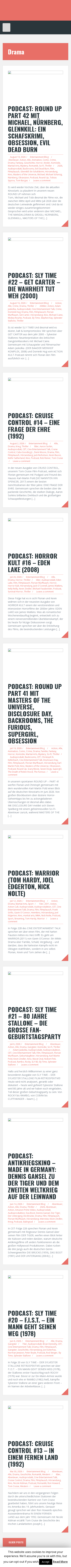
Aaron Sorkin (46, 446)
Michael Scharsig (54, 174)
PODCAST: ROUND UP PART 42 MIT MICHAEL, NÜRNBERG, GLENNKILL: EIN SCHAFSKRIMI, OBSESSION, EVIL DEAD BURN (35, 129)
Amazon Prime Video (25, 1209)
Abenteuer (13, 159)
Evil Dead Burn (42, 168)
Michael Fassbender (42, 588)
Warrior (41, 918)
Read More (60, 1562)
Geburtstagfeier (27, 1055)
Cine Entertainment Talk (43, 309)
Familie (44, 751)
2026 (59, 165)
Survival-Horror (15, 591)
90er (36, 446)
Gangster (32, 1047)
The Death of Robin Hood (20, 771)
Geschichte (29, 162)
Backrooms (28, 168)
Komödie (55, 162)
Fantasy (19, 162)
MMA (38, 915)
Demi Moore (40, 452)
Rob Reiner (45, 458)
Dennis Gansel (43, 1213)
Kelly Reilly (13, 588)
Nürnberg (12, 177)
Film (52, 168)
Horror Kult (13, 585)
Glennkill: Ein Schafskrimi (32, 171)
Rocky (28, 1061)
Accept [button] (45, 1561)
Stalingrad (28, 1221)
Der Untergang (15, 1215)
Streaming (19, 918)
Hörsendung (51, 171)
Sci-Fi (41, 165)
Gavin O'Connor (22, 912)
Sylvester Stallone (22, 1355)
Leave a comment (41, 180)
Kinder (47, 162)
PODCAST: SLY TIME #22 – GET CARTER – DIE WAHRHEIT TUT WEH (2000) (34, 285)
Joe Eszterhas (49, 1349)
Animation (37, 159)
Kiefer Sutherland (16, 458)
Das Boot (30, 1213)
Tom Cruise (57, 458)
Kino (10, 174)
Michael (41, 174)
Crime (53, 159)
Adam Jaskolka (20, 1049)
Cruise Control (15, 1480)
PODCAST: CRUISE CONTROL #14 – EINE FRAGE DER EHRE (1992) (34, 425)
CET (24, 449)
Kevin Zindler (25, 588)
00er (38, 579)
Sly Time (36, 317)
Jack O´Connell (40, 585)
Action (23, 159)
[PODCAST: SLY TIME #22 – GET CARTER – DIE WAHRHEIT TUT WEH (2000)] (35, 252)
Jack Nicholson (41, 455)
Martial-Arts (13, 165)
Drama (11, 162)
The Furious (39, 771)
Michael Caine (56, 314)
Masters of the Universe (24, 174)
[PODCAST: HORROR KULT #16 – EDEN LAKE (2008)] (35, 533)
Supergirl (57, 768)
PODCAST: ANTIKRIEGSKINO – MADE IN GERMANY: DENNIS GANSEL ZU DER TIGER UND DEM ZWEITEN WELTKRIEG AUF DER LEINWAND (33, 1176)
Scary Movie (33, 768)
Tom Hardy (30, 918)
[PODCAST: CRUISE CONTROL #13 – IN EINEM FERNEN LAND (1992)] (35, 1420)
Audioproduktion (42, 906)
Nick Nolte (46, 915)
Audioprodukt (15, 168)
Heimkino (35, 912)
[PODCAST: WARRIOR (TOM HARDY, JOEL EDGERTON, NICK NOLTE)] (35, 850)
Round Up (44, 177)
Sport (30, 903)
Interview (44, 1218)
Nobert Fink (50, 1058)
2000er (43, 306)
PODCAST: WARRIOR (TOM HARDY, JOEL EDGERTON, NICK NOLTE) (33, 883)
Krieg (18, 446)
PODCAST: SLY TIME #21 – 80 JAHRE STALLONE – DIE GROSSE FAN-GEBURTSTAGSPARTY (34, 1023)
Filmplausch (13, 171)
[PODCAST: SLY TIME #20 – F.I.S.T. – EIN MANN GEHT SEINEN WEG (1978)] (35, 1290)
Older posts (15, 1542)
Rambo (20, 1061)
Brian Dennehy (50, 1343)
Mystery (24, 165)
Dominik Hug (14, 312)
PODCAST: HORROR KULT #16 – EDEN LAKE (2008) (32, 562)
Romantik (33, 165)
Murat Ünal (38, 1058)
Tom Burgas (22, 180)
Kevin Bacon (55, 455)
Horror (39, 162)
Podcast (34, 177)
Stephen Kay (47, 317)
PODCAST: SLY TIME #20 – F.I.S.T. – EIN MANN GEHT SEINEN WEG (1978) (32, 1323)
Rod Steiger (51, 1352)
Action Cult (13, 906)
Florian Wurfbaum (40, 582)
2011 (46, 903)
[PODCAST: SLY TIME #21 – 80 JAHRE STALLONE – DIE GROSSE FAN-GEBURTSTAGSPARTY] (35, 986)
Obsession (23, 177)
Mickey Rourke (15, 317)
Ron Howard (54, 1483)
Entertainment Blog (39, 157)
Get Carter (24, 314)
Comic (46, 159)
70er (24, 1343)
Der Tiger (55, 1213)
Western (46, 1474)
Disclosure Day (50, 760)
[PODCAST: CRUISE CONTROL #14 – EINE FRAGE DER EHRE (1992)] (35, 392)
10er (41, 903)
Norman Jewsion (16, 1352)
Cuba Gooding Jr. (24, 452)
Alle (29, 159)
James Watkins (55, 585)
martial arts (28, 915)
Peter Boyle (30, 1352)
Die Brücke (28, 1215)
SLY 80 (35, 1061)
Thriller (48, 165)
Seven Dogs (46, 768)
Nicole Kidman (20, 1483)
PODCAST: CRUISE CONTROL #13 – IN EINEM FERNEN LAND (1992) (33, 1453)
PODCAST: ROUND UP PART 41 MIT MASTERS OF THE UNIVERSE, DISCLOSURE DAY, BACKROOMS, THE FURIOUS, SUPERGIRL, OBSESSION (35, 713)
